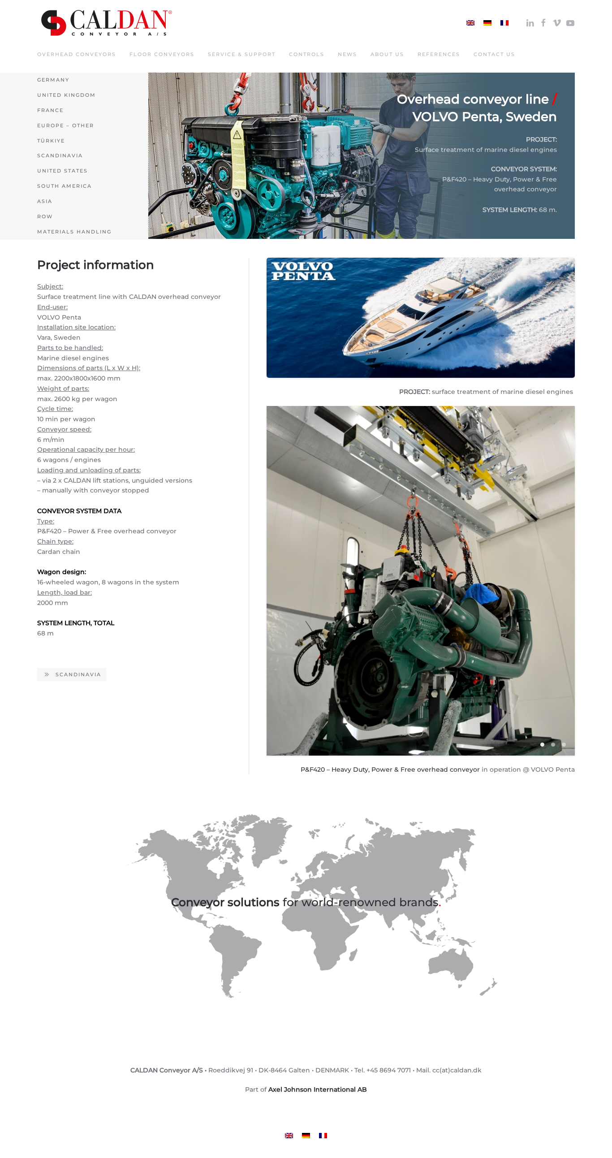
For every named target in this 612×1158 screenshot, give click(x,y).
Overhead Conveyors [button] (76, 54)
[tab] (542, 745)
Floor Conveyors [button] (161, 54)
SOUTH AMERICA (64, 186)
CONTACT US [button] (494, 54)
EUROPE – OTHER (65, 125)
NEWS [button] (347, 54)
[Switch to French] (504, 22)
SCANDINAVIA (60, 155)
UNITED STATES (62, 171)
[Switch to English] (470, 22)
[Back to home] (106, 23)
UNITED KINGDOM (66, 95)
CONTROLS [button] (306, 54)
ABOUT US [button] (387, 54)
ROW (45, 216)
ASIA (44, 201)
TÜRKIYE (51, 141)
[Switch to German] (487, 22)
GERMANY (53, 80)
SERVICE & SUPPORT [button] (242, 54)
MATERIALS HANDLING (74, 232)
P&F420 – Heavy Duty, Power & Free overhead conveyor (390, 769)
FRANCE (50, 110)
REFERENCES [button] (439, 54)
